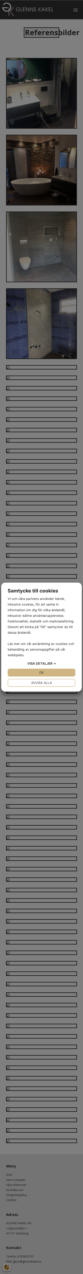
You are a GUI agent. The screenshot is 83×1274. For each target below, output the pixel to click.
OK (41, 672)
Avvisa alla (41, 683)
